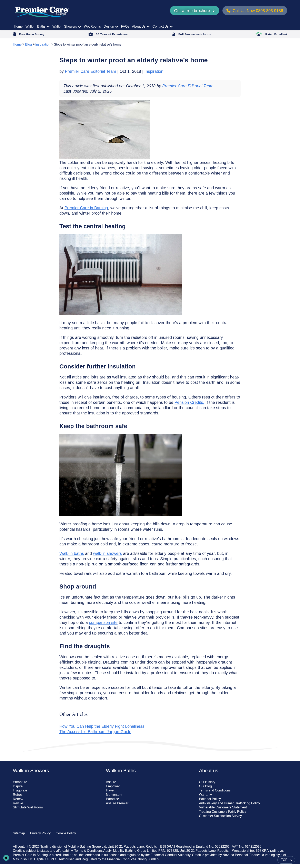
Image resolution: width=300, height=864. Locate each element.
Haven (111, 790)
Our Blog (205, 786)
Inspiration (42, 44)
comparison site (103, 622)
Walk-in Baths (36, 26)
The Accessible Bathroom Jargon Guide (95, 731)
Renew (18, 799)
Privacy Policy (40, 833)
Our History (207, 782)
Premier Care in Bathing (86, 208)
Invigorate (20, 790)
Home (18, 26)
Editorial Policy (210, 799)
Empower (113, 786)
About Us (139, 26)
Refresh (18, 794)
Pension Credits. (189, 402)
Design (109, 26)
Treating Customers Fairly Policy (222, 811)
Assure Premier (117, 803)
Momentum (114, 794)
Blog (28, 44)
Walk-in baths (71, 553)
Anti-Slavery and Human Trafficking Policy (229, 803)
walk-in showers (107, 553)
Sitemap (19, 833)
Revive (18, 803)
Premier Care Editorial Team (91, 71)
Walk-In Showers (64, 26)
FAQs (125, 26)
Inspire (18, 786)
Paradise (112, 799)
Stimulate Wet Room (28, 807)
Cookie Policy (66, 833)
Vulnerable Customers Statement (223, 807)
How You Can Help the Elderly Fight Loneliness (101, 726)
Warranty (205, 794)
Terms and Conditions (215, 790)
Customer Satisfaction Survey (220, 816)
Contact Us (160, 26)
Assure (111, 782)
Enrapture (20, 782)
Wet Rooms (92, 26)
